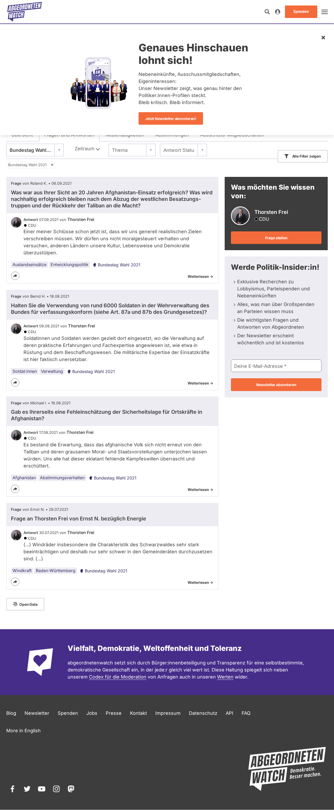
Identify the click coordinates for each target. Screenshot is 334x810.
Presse (114, 713)
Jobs (91, 713)
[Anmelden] (278, 12)
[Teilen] (15, 276)
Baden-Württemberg (55, 570)
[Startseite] (24, 12)
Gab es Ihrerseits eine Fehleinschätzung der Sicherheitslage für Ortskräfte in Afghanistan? (106, 415)
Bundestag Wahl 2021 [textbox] (34, 150)
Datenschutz (203, 713)
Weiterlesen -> (200, 276)
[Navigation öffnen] (324, 12)
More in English (23, 730)
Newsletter (37, 713)
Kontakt (138, 713)
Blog (11, 713)
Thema (120, 150)
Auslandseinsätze (29, 264)
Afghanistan (24, 477)
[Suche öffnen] (267, 12)
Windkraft (22, 570)
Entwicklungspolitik (69, 264)
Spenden (68, 713)
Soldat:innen (25, 371)
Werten (225, 677)
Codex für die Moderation (117, 677)
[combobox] (35, 150)
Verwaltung (52, 371)
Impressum (168, 713)
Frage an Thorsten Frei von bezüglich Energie (78, 518)
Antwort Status (179, 150)
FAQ (246, 713)
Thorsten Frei (80, 219)
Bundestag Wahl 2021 (27, 165)
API (229, 713)
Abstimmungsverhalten (62, 477)
